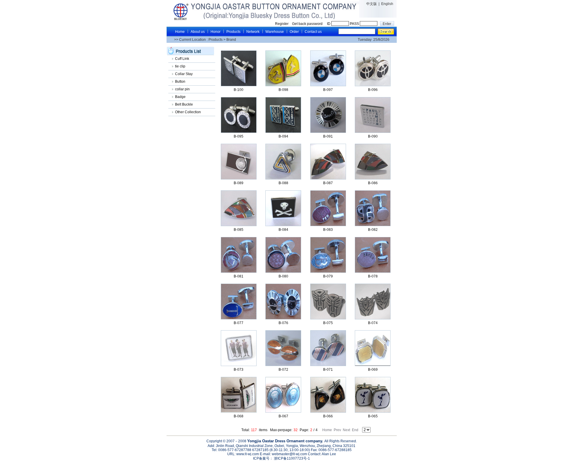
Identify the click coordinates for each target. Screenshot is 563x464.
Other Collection (188, 112)
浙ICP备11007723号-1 (291, 458)
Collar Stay (184, 74)
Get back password (307, 24)
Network (253, 32)
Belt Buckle (184, 104)
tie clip (180, 66)
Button (180, 81)
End (355, 430)
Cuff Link (182, 59)
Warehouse (274, 32)
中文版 (371, 4)
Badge (180, 97)
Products (233, 32)
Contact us (313, 32)
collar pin (182, 89)
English (387, 4)
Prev (337, 430)
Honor (216, 32)
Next (346, 430)
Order (294, 32)
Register (282, 24)
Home (180, 32)
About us (198, 32)
